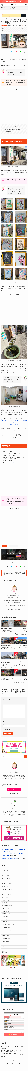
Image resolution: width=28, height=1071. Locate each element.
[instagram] (12, 609)
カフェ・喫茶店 (7, 883)
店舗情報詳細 (7, 132)
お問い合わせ (18, 1063)
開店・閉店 (4, 25)
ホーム (8, 1063)
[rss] (18, 1061)
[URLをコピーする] (25, 52)
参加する (22, 1032)
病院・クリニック (7, 902)
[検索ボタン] (26, 4)
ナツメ (14, 593)
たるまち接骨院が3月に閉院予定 (12, 129)
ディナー (6, 875)
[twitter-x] (9, 609)
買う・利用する (7, 892)
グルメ (5, 870)
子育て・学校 (6, 913)
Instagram (9, 462)
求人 (4, 947)
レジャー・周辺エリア (8, 927)
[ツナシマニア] (14, 4)
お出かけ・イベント (8, 924)
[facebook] (10, 793)
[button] (3, 52)
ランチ (6, 873)
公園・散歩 (6, 911)
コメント (5, 703)
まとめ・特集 (7, 944)
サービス (5, 897)
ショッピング (7, 894)
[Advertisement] (14, 105)
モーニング (6, 878)
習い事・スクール (7, 905)
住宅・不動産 (6, 916)
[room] (14, 609)
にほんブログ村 (14, 424)
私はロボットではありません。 (10, 729)
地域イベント (7, 930)
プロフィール (12, 1063)
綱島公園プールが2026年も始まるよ (10, 858)
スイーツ (6, 886)
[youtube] (19, 609)
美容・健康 (6, 900)
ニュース (6, 933)
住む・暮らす (7, 908)
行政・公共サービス (8, 919)
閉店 (16, 546)
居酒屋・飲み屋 (7, 889)
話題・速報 (6, 941)
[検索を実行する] (25, 756)
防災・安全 (6, 921)
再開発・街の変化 (7, 938)
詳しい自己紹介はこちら (14, 789)
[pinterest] (16, 609)
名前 (3, 724)
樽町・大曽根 (11, 546)
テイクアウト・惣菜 (8, 881)
